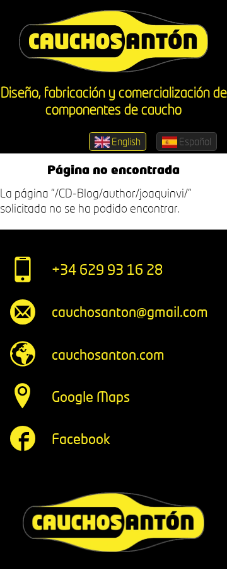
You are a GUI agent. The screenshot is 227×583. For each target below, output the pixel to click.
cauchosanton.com (108, 354)
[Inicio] (113, 41)
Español (194, 141)
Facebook (81, 438)
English (125, 141)
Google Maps (91, 396)
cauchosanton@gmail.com (130, 311)
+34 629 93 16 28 (107, 269)
